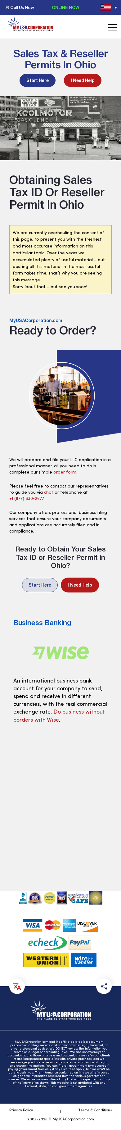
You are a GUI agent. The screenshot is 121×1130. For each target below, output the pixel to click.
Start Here (37, 80)
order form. (65, 472)
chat (48, 492)
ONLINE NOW (65, 7)
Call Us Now (22, 7)
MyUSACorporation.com (35, 320)
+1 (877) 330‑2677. (27, 499)
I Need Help (83, 80)
